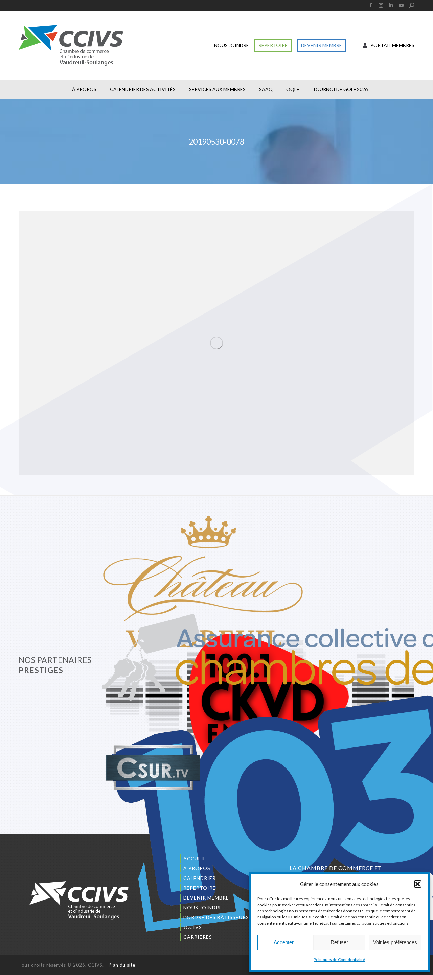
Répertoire (199, 888)
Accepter (284, 942)
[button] (417, 884)
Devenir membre (206, 898)
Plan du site (122, 965)
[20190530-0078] (216, 343)
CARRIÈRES (197, 937)
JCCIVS (192, 927)
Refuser (339, 942)
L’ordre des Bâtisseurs (216, 917)
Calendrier (199, 878)
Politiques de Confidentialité (339, 959)
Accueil (194, 858)
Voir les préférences (395, 942)
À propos (196, 868)
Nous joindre (202, 907)
